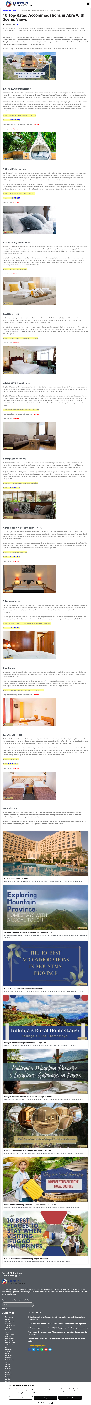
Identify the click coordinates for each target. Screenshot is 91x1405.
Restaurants (9, 1341)
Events (7, 1366)
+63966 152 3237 (14, 198)
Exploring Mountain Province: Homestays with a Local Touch (28, 932)
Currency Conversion (8, 1374)
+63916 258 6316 (14, 488)
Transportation (10, 1326)
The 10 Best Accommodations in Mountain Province (24, 988)
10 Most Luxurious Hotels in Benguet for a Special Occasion (27, 1150)
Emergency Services (8, 1369)
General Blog (9, 1360)
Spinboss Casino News (9, 1337)
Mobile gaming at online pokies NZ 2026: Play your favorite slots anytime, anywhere (58, 1328)
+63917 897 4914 (14, 557)
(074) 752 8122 (13, 764)
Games (7, 1364)
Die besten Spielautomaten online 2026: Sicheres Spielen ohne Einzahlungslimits (57, 1324)
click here (35, 124)
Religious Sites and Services (10, 1344)
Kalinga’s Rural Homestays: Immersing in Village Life (25, 1042)
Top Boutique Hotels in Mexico (16, 878)
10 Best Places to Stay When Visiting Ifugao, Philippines (26, 1258)
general (7, 1362)
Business (8, 1377)
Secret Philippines (12, 1273)
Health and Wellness (8, 1357)
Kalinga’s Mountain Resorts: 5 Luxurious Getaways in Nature (28, 1096)
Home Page (7, 10)
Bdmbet (7, 1379)
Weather (8, 1323)
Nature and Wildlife (8, 1350)
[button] (88, 3)
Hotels (15, 10)
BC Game (8, 1381)
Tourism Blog (9, 1334)
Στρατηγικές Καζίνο (9, 1318)
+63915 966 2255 (14, 120)
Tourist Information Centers (9, 1330)
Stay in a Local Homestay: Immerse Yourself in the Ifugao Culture (30, 1204)
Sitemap (5, 1308)
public (7, 1347)
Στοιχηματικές (9, 1321)
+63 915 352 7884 (14, 628)
